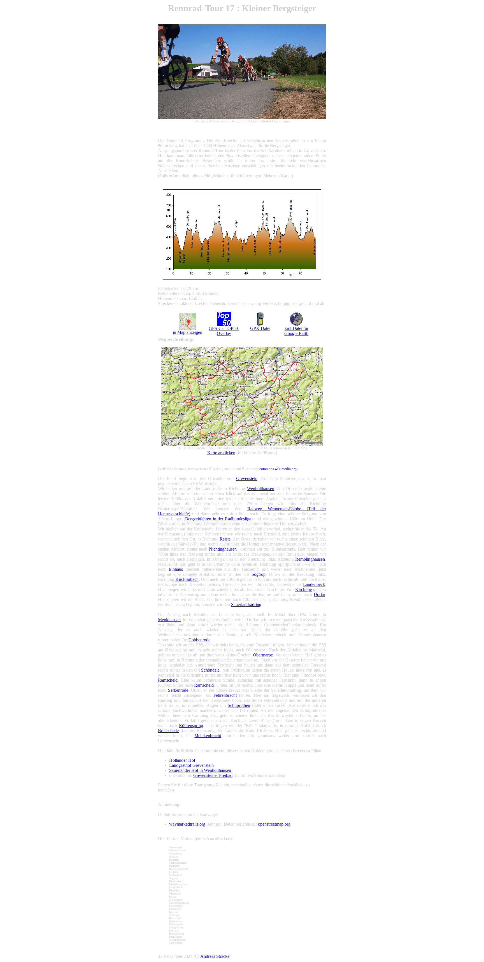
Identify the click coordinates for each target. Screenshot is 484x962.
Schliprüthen (239, 705)
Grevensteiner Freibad (212, 775)
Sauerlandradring (246, 604)
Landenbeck (314, 584)
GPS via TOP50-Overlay (224, 331)
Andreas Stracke (214, 956)
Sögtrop (259, 574)
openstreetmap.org (274, 824)
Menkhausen (169, 619)
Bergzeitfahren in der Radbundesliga (218, 518)
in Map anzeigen (187, 332)
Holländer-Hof (182, 760)
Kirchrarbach (187, 579)
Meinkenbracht (207, 735)
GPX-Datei (260, 328)
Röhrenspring (191, 725)
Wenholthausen (260, 488)
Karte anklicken (221, 452)
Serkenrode (178, 690)
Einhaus (176, 569)
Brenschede (168, 730)
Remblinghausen (310, 559)
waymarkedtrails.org (187, 824)
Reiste (225, 539)
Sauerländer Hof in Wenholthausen (200, 770)
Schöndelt (210, 670)
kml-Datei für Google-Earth (296, 331)
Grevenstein (246, 478)
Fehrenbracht (225, 695)
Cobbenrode (199, 639)
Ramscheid (168, 680)
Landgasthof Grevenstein (191, 765)
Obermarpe (263, 655)
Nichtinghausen (223, 549)
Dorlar (319, 594)
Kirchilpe (303, 589)
